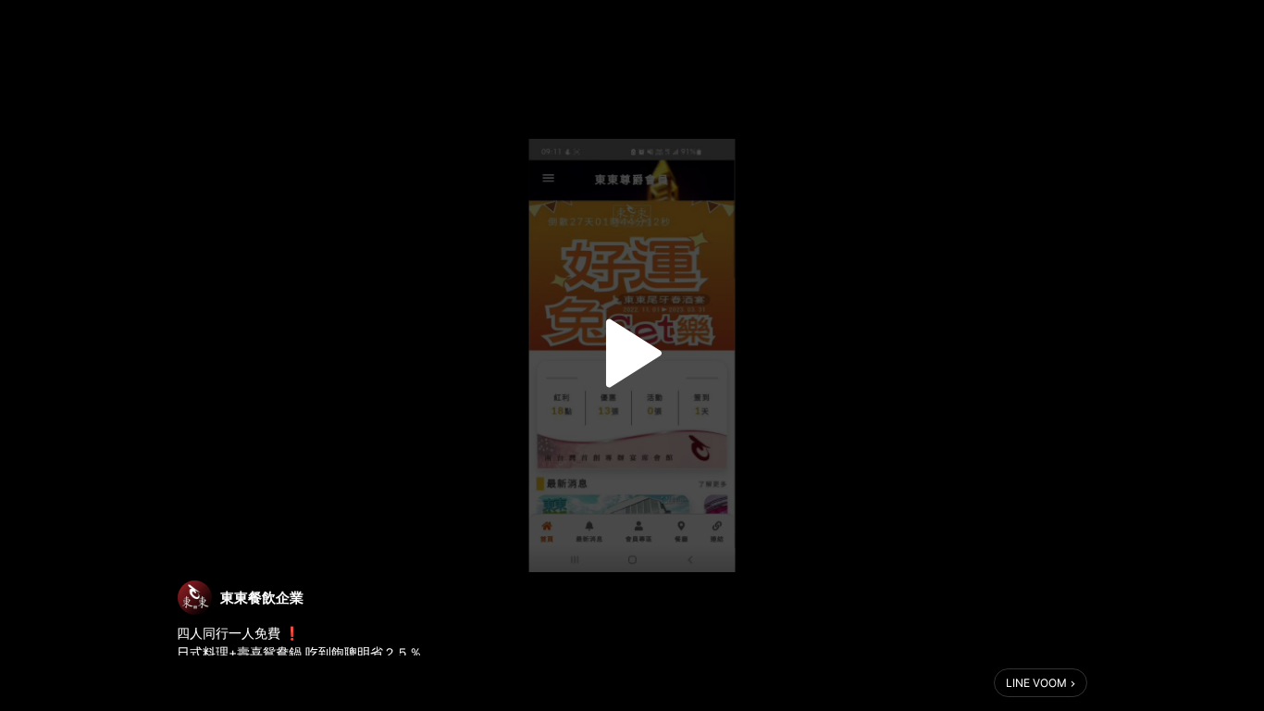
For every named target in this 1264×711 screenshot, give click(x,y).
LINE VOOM (1036, 683)
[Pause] (632, 353)
